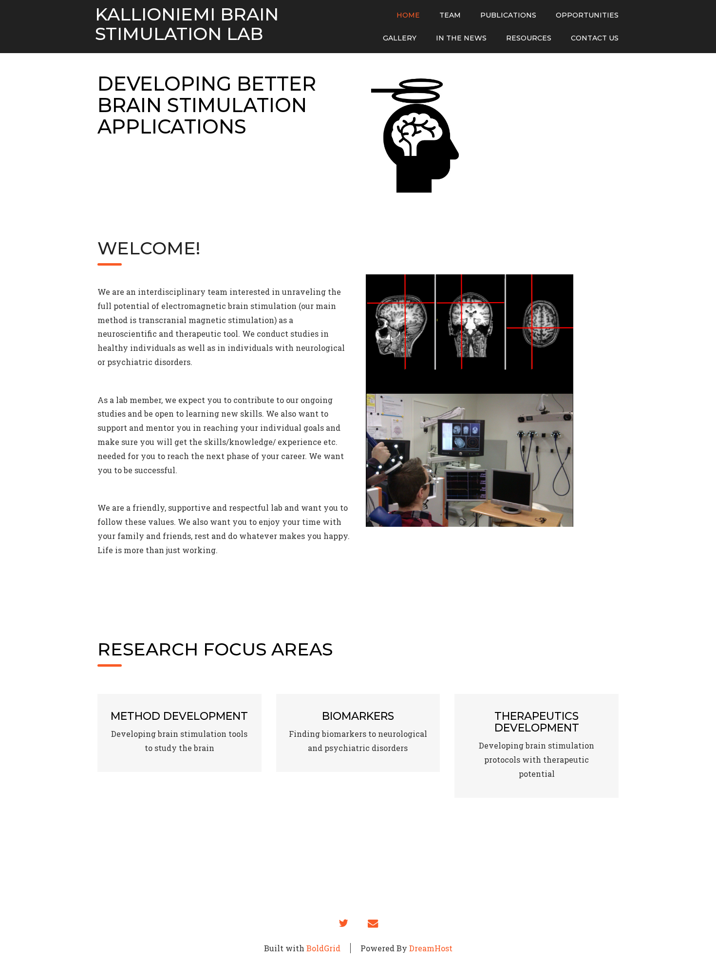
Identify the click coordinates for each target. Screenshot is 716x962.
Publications (508, 15)
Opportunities (587, 15)
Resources (528, 38)
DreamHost (430, 948)
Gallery (399, 38)
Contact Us (595, 38)
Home (408, 15)
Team (450, 15)
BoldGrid (323, 948)
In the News (461, 38)
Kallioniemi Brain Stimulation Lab (187, 24)
